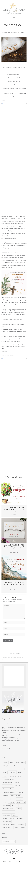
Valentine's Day (21, 824)
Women (22, 827)
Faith (19, 772)
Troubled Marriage (7, 821)
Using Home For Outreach (9, 824)
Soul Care (14, 815)
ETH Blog (12, 772)
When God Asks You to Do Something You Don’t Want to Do (14, 584)
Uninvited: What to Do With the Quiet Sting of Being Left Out (14, 547)
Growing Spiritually (7, 785)
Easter (4, 772)
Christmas (16, 765)
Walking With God (7, 827)
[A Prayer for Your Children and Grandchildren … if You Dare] (14, 492)
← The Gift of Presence (14, 653)
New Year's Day (6, 805)
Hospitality (5, 795)
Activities (5, 762)
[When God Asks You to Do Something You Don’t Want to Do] (14, 567)
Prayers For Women (8, 812)
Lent (13, 799)
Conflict (4, 769)
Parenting (14, 805)
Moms (4, 802)
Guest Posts (17, 785)
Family (4, 776)
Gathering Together (7, 782)
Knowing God (6, 799)
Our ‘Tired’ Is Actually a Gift (8, 737)
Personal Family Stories (8, 808)
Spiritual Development (8, 818)
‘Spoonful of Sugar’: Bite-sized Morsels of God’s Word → (13, 658)
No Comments (21, 32)
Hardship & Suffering (8, 788)
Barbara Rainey (14, 32)
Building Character (20, 762)
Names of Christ (21, 802)
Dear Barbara (12, 769)
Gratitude (17, 782)
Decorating (20, 769)
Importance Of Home (15, 795)
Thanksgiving (19, 818)
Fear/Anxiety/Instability (8, 779)
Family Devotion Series (15, 776)
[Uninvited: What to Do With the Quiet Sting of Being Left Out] (14, 530)
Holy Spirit (21, 792)
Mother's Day (11, 802)
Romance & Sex (6, 815)
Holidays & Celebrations (10, 792)
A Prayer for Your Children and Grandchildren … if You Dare (14, 509)
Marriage (19, 799)
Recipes (18, 812)
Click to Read (14, 514)
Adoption (11, 762)
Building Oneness (7, 765)
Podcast (19, 808)
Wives (16, 827)
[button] (6, 851)
